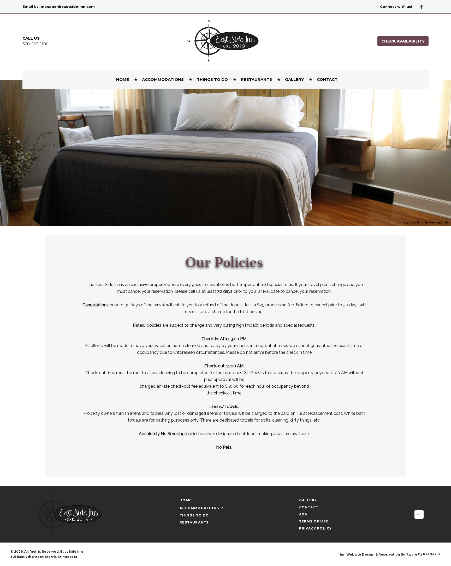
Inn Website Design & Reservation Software (378, 554)
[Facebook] (423, 6)
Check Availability (403, 41)
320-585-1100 (35, 43)
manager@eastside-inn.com (68, 6)
